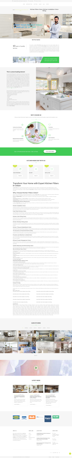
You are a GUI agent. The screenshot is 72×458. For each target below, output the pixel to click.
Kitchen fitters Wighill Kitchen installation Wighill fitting (44, 299)
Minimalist (46, 336)
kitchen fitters (32, 189)
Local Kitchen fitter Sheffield (17, 259)
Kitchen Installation (19, 138)
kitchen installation (12, 105)
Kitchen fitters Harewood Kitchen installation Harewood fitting (21, 291)
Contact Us (20, 175)
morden (63, 336)
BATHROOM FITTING (29, 4)
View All (35, 355)
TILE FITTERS (35, 4)
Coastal (10, 336)
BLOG (44, 4)
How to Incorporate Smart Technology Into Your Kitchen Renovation (51, 396)
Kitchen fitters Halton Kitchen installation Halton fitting (44, 296)
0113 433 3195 (50, 151)
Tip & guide (16, 394)
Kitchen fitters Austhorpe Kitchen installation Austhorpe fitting (45, 291)
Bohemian (7, 336)
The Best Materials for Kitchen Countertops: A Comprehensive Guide (19, 396)
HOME (24, 4)
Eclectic (43, 336)
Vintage (29, 336)
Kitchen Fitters (16, 187)
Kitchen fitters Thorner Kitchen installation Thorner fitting (21, 296)
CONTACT (47, 4)
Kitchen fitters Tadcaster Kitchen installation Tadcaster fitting (21, 299)
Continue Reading (16, 404)
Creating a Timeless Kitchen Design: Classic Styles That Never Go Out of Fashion (35, 396)
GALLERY (40, 4)
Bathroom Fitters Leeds (16, 290)
